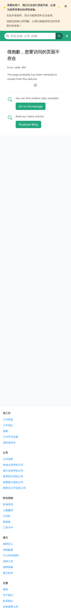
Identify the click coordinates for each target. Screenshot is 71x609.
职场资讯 (8, 504)
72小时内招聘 (11, 555)
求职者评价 (9, 442)
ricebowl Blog (28, 124)
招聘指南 (8, 567)
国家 (5, 431)
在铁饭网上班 (10, 606)
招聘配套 (8, 549)
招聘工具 (8, 561)
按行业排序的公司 (13, 470)
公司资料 (8, 459)
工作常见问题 (10, 436)
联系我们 (8, 601)
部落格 (7, 521)
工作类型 (8, 419)
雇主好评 (8, 573)
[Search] (59, 36)
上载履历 (8, 510)
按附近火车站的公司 (14, 488)
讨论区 (7, 516)
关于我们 (8, 595)
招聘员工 (8, 544)
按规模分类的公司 (13, 482)
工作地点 (8, 425)
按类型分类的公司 (13, 476)
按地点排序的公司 (13, 464)
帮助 (5, 589)
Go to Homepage (30, 106)
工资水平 (8, 527)
